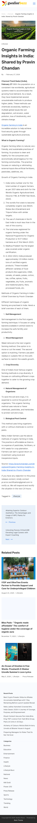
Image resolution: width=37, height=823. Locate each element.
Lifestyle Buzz (9, 770)
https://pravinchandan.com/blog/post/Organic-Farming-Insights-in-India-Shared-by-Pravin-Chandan (18, 467)
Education (7, 750)
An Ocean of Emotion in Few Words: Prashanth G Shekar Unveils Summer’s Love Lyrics (16, 669)
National (7, 774)
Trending (7, 803)
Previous (12, 522)
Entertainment (9, 754)
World (6, 807)
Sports (6, 795)
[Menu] (34, 3)
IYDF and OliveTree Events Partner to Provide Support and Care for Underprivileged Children (18, 585)
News (6, 778)
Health (6, 762)
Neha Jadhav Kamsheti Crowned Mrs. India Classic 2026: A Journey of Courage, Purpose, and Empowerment (19, 709)
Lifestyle (5, 44)
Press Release (28, 676)
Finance (7, 758)
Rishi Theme (18, 820)
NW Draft (7, 783)
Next (7, 539)
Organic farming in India (12, 125)
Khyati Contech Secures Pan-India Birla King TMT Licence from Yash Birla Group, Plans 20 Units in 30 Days (19, 719)
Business (7, 745)
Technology (8, 799)
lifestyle (16, 496)
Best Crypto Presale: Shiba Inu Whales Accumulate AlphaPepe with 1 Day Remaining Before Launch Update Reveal (19, 700)
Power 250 (8, 787)
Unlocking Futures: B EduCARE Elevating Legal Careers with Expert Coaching (17, 532)
